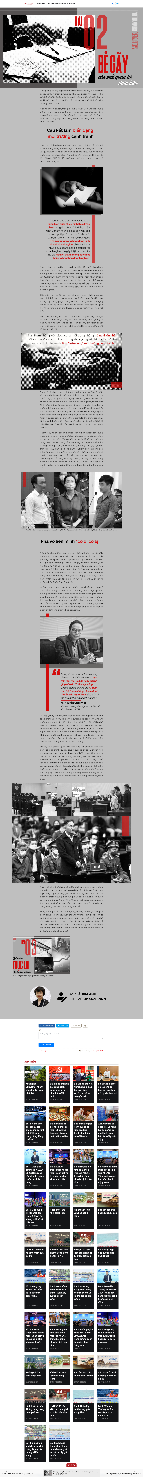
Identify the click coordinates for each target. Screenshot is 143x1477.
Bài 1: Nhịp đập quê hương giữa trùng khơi (106, 1252)
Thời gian (89, 1051)
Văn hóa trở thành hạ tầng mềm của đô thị (35, 1252)
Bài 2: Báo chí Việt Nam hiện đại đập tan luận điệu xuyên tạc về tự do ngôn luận (83, 1090)
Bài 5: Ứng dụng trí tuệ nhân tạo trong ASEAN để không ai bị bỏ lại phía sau (34, 1216)
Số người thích (98, 1051)
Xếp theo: (82, 1051)
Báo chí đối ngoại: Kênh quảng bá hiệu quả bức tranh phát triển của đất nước (83, 1130)
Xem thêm (30, 1061)
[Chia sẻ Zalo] (117, 3)
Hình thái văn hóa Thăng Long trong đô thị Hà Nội (59, 1252)
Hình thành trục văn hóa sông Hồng (82, 1212)
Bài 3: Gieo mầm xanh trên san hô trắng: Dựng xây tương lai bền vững (58, 1292)
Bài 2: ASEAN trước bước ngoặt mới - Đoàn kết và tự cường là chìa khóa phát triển (59, 1173)
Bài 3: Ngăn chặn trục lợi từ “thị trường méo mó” (33, 976)
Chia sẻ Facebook (47, 1025)
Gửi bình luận (46, 1045)
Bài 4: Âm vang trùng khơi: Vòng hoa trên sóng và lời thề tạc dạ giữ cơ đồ (82, 1292)
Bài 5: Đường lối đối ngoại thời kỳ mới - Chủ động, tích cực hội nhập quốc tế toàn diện (59, 1130)
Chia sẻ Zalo (64, 1025)
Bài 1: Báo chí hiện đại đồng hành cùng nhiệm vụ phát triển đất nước (59, 1090)
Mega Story (41, 3)
